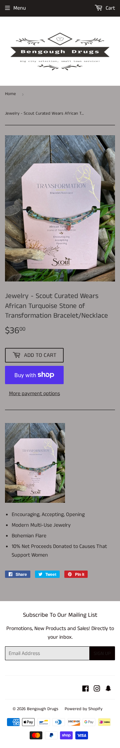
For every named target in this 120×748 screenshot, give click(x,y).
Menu (19, 8)
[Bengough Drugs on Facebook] (85, 690)
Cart (109, 8)
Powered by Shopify (83, 709)
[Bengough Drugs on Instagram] (97, 690)
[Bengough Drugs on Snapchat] (108, 690)
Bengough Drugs (42, 709)
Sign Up (102, 653)
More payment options (34, 393)
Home (10, 94)
